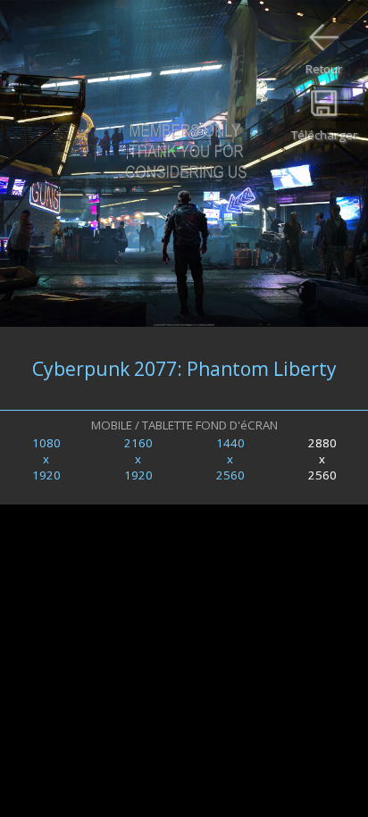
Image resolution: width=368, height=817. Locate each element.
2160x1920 (138, 459)
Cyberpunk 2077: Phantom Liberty (184, 368)
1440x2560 (230, 459)
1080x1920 (46, 459)
